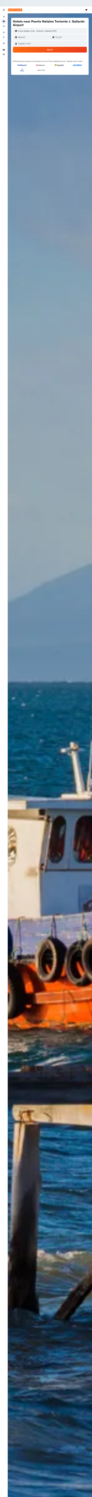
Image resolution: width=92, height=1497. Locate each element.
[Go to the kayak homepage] (15, 10)
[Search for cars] (4, 26)
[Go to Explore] (4, 32)
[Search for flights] (4, 16)
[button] (3, 9)
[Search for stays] (4, 21)
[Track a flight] (4, 37)
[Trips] (4, 43)
